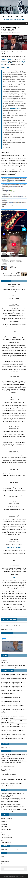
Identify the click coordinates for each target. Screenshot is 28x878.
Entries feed (4, 859)
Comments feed (5, 861)
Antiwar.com (4, 821)
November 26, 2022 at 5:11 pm (14, 428)
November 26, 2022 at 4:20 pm (14, 399)
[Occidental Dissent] (14, 13)
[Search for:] (14, 869)
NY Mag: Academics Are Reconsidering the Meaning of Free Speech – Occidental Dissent (12, 624)
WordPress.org (4, 864)
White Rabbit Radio (6, 842)
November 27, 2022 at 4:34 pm (14, 562)
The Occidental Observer (7, 836)
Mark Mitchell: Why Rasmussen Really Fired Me (12, 777)
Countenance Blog (5, 823)
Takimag (3, 834)
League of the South (6, 829)
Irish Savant (4, 828)
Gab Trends (4, 826)
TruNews (3, 839)
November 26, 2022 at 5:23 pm (14, 452)
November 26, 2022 (7, 32)
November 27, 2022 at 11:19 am (14, 541)
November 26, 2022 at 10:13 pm (14, 484)
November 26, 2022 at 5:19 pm (14, 378)
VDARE (3, 840)
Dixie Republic (4, 824)
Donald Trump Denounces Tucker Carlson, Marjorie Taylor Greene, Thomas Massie (13, 679)
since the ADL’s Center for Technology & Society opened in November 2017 (13, 58)
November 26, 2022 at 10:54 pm (14, 503)
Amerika (3, 820)
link (14, 577)
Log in (2, 856)
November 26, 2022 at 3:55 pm (14, 333)
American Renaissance (6, 818)
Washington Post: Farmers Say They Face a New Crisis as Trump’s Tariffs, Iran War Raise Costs (12, 691)
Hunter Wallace (16, 32)
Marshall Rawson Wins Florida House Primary (11, 783)
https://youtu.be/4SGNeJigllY (14, 547)
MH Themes (22, 876)
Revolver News (4, 832)
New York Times (5, 67)
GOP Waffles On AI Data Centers (9, 786)
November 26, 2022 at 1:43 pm (14, 286)
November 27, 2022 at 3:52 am (14, 516)
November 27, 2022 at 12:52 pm (14, 470)
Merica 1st (3, 831)
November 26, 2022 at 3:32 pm (14, 305)
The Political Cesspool (6, 837)
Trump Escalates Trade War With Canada (11, 762)
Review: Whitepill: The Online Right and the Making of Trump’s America (14, 675)
